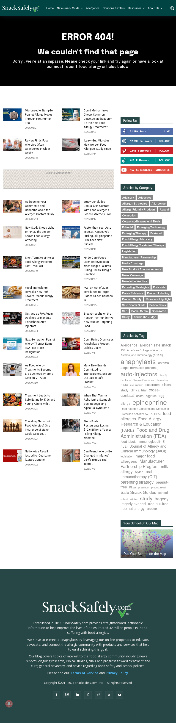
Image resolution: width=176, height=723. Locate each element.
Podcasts (159, 287)
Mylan (139, 471)
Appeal (164, 209)
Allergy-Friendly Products (139, 209)
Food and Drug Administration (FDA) (145, 432)
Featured (156, 233)
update (152, 508)
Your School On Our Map (141, 523)
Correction (129, 215)
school (163, 492)
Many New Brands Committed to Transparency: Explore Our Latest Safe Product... (98, 374)
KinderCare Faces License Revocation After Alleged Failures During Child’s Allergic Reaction (97, 266)
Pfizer (132, 487)
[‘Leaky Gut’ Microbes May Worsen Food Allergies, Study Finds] (71, 145)
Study (126, 317)
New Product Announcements (141, 269)
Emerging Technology (151, 227)
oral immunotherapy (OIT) (139, 473)
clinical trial (138, 390)
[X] (109, 695)
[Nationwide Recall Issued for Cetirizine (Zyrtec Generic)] (12, 455)
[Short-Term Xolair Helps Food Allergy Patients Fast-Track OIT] (12, 262)
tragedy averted (133, 503)
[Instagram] (67, 694)
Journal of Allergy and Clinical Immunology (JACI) (143, 448)
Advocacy (144, 197)
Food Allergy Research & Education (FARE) (141, 424)
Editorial (127, 227)
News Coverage (132, 275)
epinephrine (149, 402)
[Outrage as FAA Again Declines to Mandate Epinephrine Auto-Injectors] (12, 318)
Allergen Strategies (134, 203)
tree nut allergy (133, 508)
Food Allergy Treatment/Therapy (143, 245)
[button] (172, 8)
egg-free (151, 395)
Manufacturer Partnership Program (142, 463)
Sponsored (159, 311)
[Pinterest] (88, 695)
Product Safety (132, 299)
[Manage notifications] (9, 703)
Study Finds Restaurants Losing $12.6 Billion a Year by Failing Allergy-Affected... (97, 430)
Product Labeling (158, 293)
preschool (143, 487)
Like (167, 131)
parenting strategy (137, 482)
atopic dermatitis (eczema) (140, 367)
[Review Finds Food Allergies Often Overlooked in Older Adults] (12, 145)
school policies (129, 499)
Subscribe (162, 170)
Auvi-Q (163, 375)
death (139, 395)
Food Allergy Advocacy (137, 239)
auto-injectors (139, 373)
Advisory (128, 197)
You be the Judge (145, 317)
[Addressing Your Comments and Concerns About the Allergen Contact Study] (12, 206)
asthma (163, 362)
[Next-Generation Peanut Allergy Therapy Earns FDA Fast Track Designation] (12, 344)
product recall (158, 487)
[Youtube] (119, 695)
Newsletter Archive (134, 281)
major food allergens (138, 458)
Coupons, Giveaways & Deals (141, 221)
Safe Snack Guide (133, 305)
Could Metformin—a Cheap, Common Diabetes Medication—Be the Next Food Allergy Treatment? (98, 119)
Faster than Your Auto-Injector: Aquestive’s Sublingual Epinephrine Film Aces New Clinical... (98, 236)
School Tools (157, 305)
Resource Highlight (158, 299)
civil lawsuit (136, 385)
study (146, 498)
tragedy (161, 498)
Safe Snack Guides (138, 492)
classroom (152, 384)
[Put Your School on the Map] (147, 543)
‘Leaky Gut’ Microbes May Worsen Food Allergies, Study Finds (97, 144)
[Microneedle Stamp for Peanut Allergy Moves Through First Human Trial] (12, 114)
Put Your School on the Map (145, 554)
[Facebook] (56, 695)
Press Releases (132, 293)
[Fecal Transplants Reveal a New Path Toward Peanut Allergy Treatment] (12, 292)
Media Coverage (132, 263)
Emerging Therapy (134, 233)
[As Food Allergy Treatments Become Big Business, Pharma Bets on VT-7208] (12, 369)
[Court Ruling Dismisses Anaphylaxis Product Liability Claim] (71, 344)
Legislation (129, 251)
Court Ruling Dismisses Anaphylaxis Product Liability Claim (99, 343)
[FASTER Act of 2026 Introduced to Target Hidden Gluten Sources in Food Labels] (71, 292)
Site (124, 311)
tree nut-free (158, 503)
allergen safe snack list (146, 347)
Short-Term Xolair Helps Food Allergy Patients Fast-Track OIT (40, 262)
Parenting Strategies (135, 287)
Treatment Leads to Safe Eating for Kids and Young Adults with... (40, 399)
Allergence (158, 203)
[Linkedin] (77, 695)
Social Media (139, 311)
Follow (164, 141)
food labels (128, 441)
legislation (127, 456)
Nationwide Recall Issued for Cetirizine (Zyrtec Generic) (38, 455)
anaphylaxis (138, 361)
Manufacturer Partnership (139, 257)
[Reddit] (98, 695)
